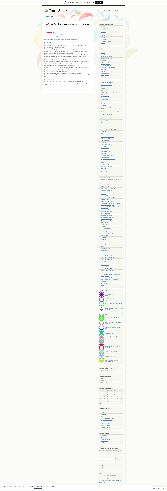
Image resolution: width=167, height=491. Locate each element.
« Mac (100, 403)
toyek (106, 342)
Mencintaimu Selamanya (106, 219)
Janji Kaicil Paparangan (106, 58)
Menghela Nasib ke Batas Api (107, 220)
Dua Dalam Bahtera (105, 151)
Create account (104, 435)
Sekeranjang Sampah (106, 263)
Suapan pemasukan (105, 439)
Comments (59, 36)
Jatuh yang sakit (105, 170)
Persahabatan (49, 32)
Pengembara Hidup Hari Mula (108, 233)
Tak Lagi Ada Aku (105, 75)
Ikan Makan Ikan (105, 164)
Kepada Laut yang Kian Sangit (108, 188)
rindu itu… (103, 246)
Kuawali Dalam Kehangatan (107, 205)
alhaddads (52, 34)
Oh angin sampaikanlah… (107, 56)
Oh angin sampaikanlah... (107, 418)
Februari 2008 (104, 380)
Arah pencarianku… (105, 99)
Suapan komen (104, 441)
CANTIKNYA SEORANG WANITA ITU (109, 129)
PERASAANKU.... (105, 414)
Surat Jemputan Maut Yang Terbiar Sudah (110, 274)
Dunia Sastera (58, 11)
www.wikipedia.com (109, 322)
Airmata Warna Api (105, 86)
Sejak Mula (103, 261)
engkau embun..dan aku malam (108, 159)
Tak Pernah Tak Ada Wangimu (108, 277)
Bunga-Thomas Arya (105, 125)
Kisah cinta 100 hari (105, 195)
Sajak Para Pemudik (105, 252)
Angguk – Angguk (105, 96)
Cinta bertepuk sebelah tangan (108, 135)
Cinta (102, 133)
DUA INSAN (103, 69)
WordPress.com (104, 442)
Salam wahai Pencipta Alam (107, 255)
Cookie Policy (38, 488)
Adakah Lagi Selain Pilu (106, 85)
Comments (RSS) (113, 11)
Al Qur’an (103, 26)
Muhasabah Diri (104, 222)
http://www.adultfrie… (110, 308)
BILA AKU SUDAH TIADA (107, 114)
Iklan (102, 416)
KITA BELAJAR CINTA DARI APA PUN (109, 197)
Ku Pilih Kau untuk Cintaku (107, 201)
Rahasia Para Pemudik (106, 244)
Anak (102, 94)
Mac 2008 (103, 378)
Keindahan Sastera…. (106, 182)
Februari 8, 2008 (60, 34)
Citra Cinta (103, 142)
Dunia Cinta (103, 30)
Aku (102, 76)
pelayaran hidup (104, 231)
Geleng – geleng (104, 160)
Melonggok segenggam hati (107, 217)
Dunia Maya (103, 37)
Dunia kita (103, 35)
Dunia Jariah (104, 33)
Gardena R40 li (108, 317)
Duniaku (103, 43)
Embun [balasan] (105, 73)
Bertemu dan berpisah (106, 110)
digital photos (108, 313)
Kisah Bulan (103, 194)
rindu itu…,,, (116, 351)
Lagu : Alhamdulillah (105, 209)
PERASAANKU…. (105, 54)
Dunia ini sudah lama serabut (107, 155)
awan (102, 101)
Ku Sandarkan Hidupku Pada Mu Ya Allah (110, 203)
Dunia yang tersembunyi (106, 41)
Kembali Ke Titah (105, 62)
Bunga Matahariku (105, 124)
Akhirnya (103, 71)
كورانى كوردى (108, 298)
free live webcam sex (110, 360)
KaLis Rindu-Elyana (105, 177)
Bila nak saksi (104, 116)
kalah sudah (104, 175)
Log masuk (103, 437)
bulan (102, 122)
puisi (102, 241)
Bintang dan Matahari (106, 118)
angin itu (103, 97)
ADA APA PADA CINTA (106, 65)
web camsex (108, 303)
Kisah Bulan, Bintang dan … (113, 332)
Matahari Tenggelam (105, 213)
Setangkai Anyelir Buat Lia (107, 270)
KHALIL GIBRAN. (105, 192)
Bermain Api (103, 60)
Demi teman (103, 146)
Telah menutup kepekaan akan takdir (109, 279)
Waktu (102, 285)
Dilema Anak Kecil (105, 148)
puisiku (102, 242)
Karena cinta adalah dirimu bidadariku (109, 181)
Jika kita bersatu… (105, 173)
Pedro (106, 327)
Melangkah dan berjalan (106, 215)
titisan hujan (103, 281)
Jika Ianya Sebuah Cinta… (107, 171)
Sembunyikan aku (105, 265)
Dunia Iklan (103, 32)
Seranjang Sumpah (105, 266)
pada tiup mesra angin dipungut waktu (109, 230)
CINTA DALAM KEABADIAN (107, 137)
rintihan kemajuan (105, 250)
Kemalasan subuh (105, 184)
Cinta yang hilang (105, 140)
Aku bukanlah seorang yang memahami (110, 92)
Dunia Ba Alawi (104, 28)
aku (102, 90)
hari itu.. (102, 162)
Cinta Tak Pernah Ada (106, 138)
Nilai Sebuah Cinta (105, 224)
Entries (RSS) (103, 11)
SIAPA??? (103, 53)
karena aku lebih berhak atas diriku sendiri (111, 179)
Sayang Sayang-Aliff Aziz (106, 259)
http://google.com (109, 346)
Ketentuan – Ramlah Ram (107, 190)
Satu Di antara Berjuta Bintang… (108, 67)
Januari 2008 (104, 382)
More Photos (102, 482)
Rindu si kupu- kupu (105, 51)
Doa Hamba (103, 149)
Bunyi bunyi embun (105, 64)
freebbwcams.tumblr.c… (110, 332)
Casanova (103, 131)
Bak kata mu (104, 103)
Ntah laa (103, 226)
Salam (102, 253)
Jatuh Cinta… (104, 168)
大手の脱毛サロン (109, 294)
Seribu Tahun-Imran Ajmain (107, 268)
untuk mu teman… (105, 283)
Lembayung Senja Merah (106, 211)
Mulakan (99, 2)
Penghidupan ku (104, 235)
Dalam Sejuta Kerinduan (106, 144)
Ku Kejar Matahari (105, 199)
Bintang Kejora (104, 120)
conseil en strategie (109, 336)
